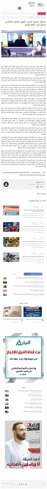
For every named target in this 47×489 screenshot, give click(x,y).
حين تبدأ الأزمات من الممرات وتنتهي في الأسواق (32, 411)
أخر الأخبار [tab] (33, 274)
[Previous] (22, 325)
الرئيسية (43, 17)
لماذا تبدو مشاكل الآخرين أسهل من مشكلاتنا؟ (33, 403)
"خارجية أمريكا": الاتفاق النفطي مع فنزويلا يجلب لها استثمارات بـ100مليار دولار (29, 286)
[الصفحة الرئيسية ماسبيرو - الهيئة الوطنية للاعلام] (34, 4)
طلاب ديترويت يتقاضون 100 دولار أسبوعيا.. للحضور (34, 282)
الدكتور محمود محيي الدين (35, 172)
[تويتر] (40, 187)
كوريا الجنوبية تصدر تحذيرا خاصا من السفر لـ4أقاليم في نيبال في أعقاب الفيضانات (28, 294)
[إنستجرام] (38, 187)
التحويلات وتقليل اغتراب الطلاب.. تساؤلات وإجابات (35, 319)
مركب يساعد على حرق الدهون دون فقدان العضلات (33, 241)
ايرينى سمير (41, 253)
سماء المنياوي (42, 28)
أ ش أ (42, 206)
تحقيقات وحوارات (8, 308)
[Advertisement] (23, 62)
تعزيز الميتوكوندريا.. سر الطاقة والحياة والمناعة (33, 407)
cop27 (44, 172)
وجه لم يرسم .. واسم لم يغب (36, 399)
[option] (13, 314)
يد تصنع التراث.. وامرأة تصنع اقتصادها (35, 395)
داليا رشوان (41, 237)
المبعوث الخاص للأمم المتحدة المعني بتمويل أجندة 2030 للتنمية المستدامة (32, 175)
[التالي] (4, 194)
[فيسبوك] (42, 187)
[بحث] (19, 8)
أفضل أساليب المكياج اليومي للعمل (37, 290)
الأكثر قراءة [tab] (13, 274)
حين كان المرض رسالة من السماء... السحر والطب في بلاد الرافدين (30, 391)
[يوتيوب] (37, 187)
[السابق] (2, 194)
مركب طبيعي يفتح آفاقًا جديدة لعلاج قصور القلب (33, 226)
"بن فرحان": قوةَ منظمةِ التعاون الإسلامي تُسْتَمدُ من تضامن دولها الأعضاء (30, 278)
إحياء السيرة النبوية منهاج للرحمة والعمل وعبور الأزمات (13, 319)
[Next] (25, 325)
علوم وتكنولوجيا (32, 17)
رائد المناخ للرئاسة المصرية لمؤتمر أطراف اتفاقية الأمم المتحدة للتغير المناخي (16, 172)
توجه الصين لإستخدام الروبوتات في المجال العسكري (33, 256)
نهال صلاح (41, 222)
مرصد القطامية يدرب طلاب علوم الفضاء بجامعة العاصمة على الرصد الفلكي (34, 210)
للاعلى (43, 484)
